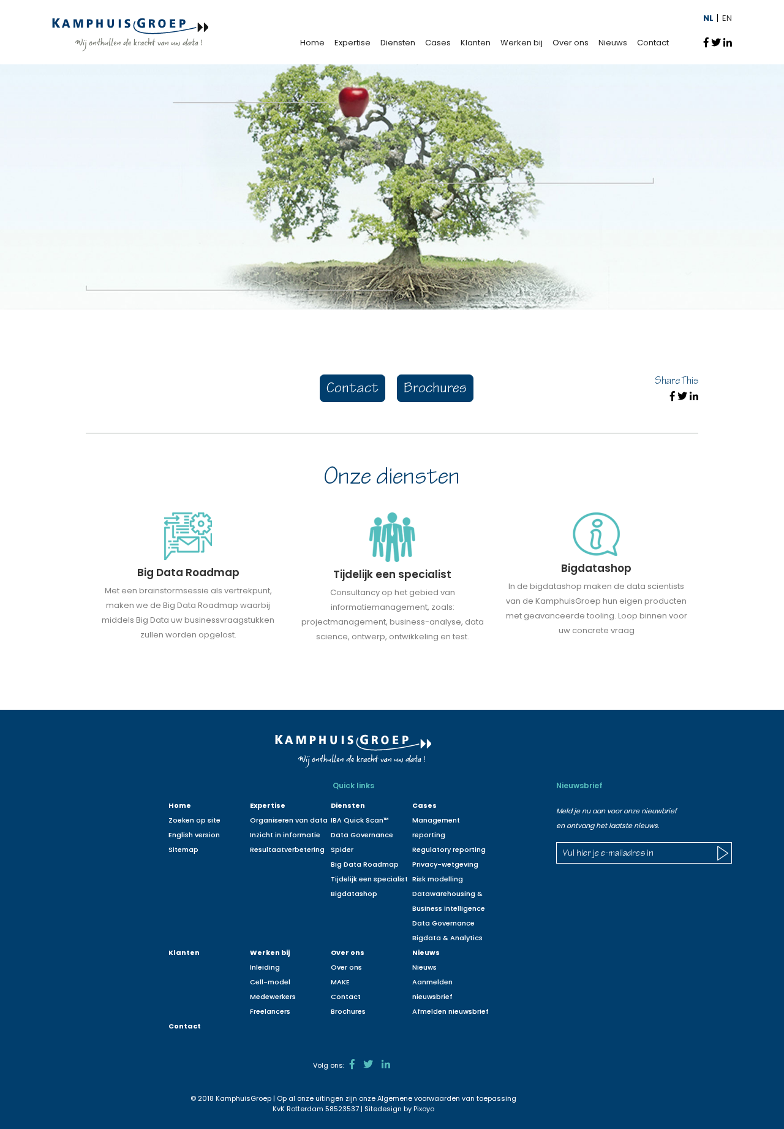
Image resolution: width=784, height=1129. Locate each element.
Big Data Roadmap (365, 864)
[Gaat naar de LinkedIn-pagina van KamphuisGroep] (386, 1064)
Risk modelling (437, 879)
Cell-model (270, 982)
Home (312, 42)
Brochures (435, 389)
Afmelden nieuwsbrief (450, 1011)
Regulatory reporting (449, 849)
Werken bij (521, 42)
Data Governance (443, 923)
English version (194, 835)
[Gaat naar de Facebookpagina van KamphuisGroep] (352, 1064)
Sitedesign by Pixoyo (399, 1109)
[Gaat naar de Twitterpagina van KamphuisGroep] (368, 1064)
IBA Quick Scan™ (360, 820)
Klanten (476, 42)
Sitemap (183, 849)
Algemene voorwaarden (418, 1098)
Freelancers (270, 1011)
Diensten (397, 42)
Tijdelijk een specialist (369, 879)
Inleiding (265, 967)
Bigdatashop (354, 894)
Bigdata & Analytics (447, 938)
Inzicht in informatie (285, 835)
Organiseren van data (289, 820)
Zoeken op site (194, 820)
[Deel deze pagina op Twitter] (716, 42)
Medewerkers (273, 997)
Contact (653, 42)
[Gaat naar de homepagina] (130, 34)
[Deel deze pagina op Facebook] (706, 42)
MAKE (340, 982)
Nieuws (612, 42)
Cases (438, 42)
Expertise (352, 42)
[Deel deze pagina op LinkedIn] (727, 42)
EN (727, 18)
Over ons (570, 42)
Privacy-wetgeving (445, 864)
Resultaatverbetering (287, 849)
